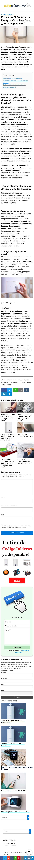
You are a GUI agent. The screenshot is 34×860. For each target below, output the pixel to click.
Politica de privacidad (10, 845)
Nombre (4, 497)
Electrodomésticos (7, 15)
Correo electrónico (9, 506)
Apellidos (4, 678)
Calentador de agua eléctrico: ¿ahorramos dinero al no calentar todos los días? (15, 81)
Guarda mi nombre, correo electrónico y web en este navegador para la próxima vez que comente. (16, 526)
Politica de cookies (9, 843)
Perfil (2, 690)
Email (2, 684)
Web (2, 514)
